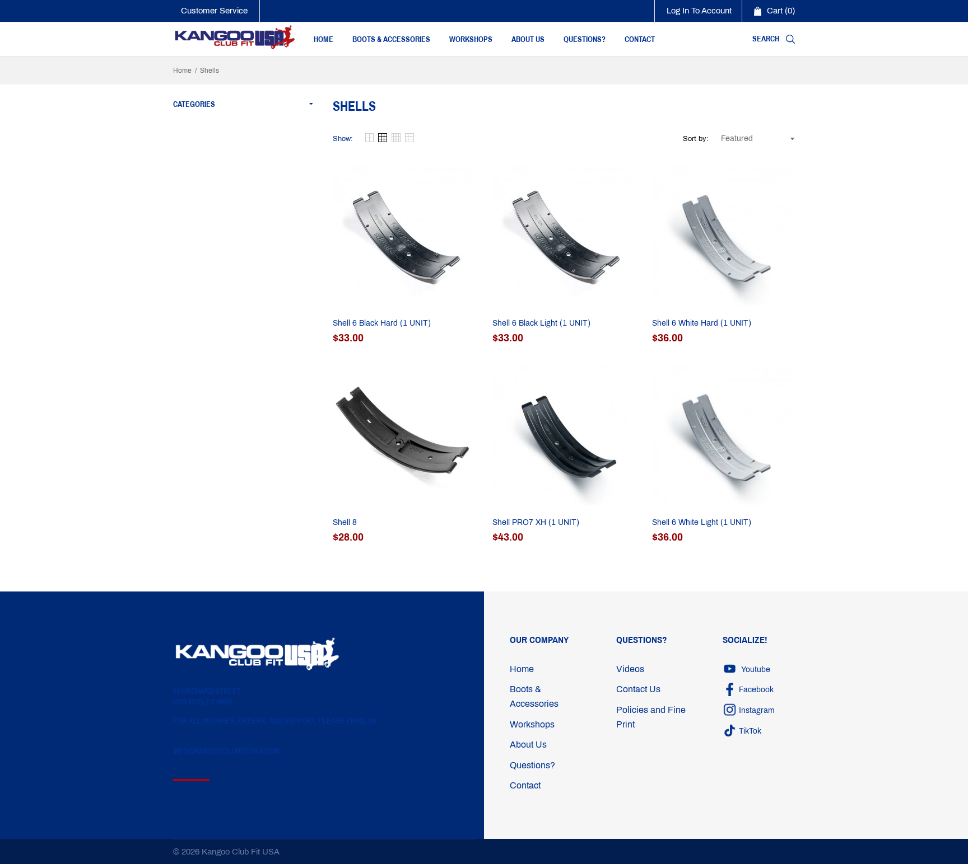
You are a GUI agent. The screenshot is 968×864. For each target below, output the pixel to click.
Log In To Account (699, 10)
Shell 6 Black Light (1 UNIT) (541, 323)
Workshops (532, 724)
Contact (525, 785)
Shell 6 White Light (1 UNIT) (701, 522)
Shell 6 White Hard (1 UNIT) (701, 323)
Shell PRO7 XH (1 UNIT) (535, 522)
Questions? (532, 765)
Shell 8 (345, 522)
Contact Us (638, 689)
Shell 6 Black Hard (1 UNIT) (382, 323)
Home (182, 70)
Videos (630, 669)
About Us (528, 744)
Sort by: (696, 139)
